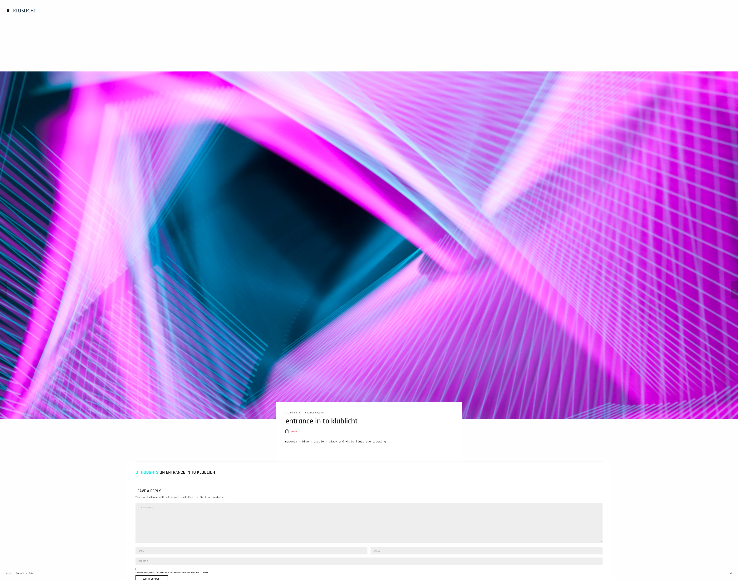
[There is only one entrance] (3, 290)
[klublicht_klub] (734, 290)
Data (31, 573)
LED (287, 412)
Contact (20, 573)
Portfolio (295, 412)
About (9, 573)
